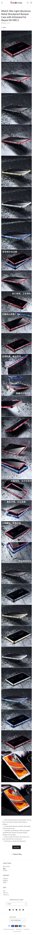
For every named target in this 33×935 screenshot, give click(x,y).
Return (5, 882)
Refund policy (19, 929)
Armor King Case (10, 929)
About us (5, 892)
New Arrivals (6, 866)
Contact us (6, 894)
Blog (4, 868)
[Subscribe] (25, 904)
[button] (2, 2)
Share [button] (4, 27)
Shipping (5, 880)
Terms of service (17, 931)
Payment (5, 878)
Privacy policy (26, 929)
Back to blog (17, 854)
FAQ (4, 890)
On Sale (5, 870)
